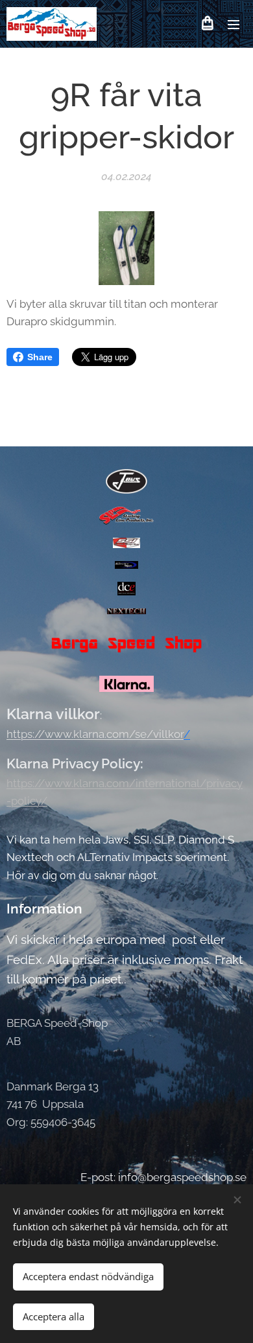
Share (40, 357)
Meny (234, 24)
